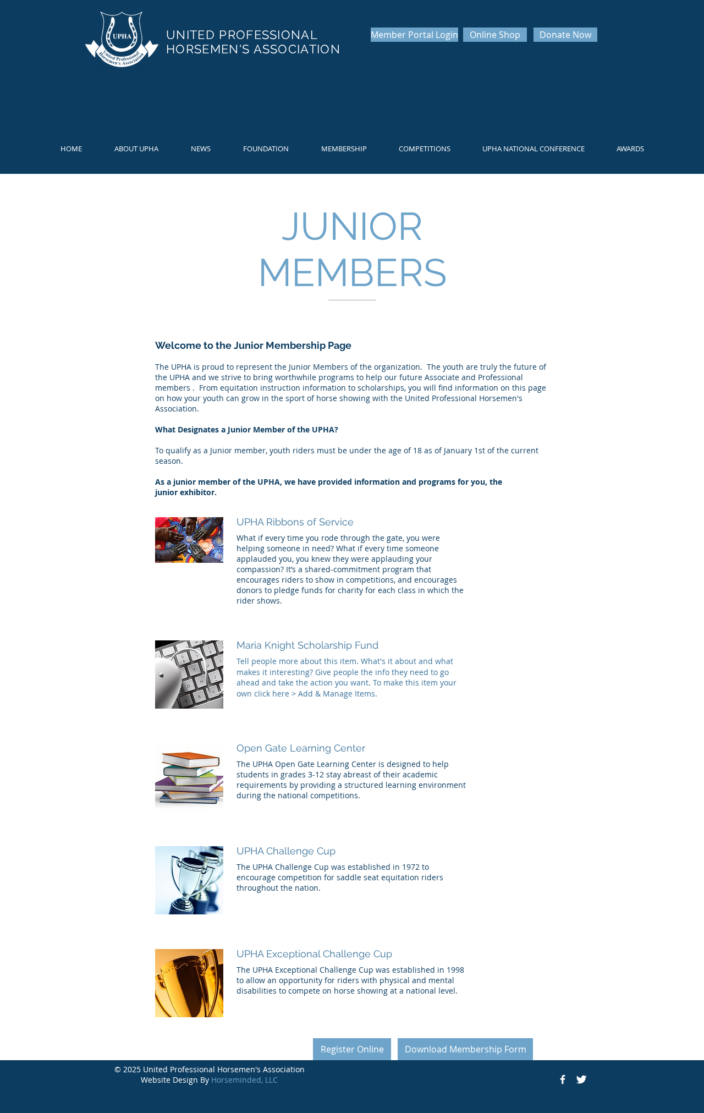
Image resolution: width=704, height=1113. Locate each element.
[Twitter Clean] (581, 1079)
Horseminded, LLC (244, 1079)
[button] (136, 149)
